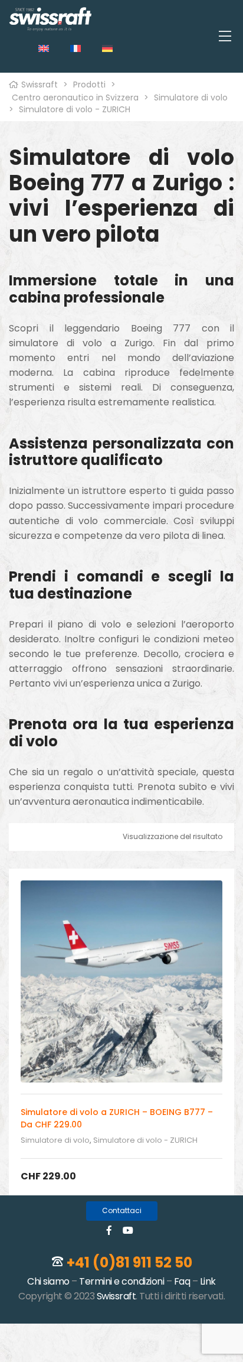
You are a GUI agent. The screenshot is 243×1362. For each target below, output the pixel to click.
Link (208, 1281)
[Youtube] (128, 1230)
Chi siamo (48, 1281)
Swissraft (116, 1296)
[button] (121, 1211)
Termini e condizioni (121, 1281)
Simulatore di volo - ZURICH (145, 1140)
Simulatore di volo (55, 1140)
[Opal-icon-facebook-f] (109, 1230)
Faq (182, 1281)
